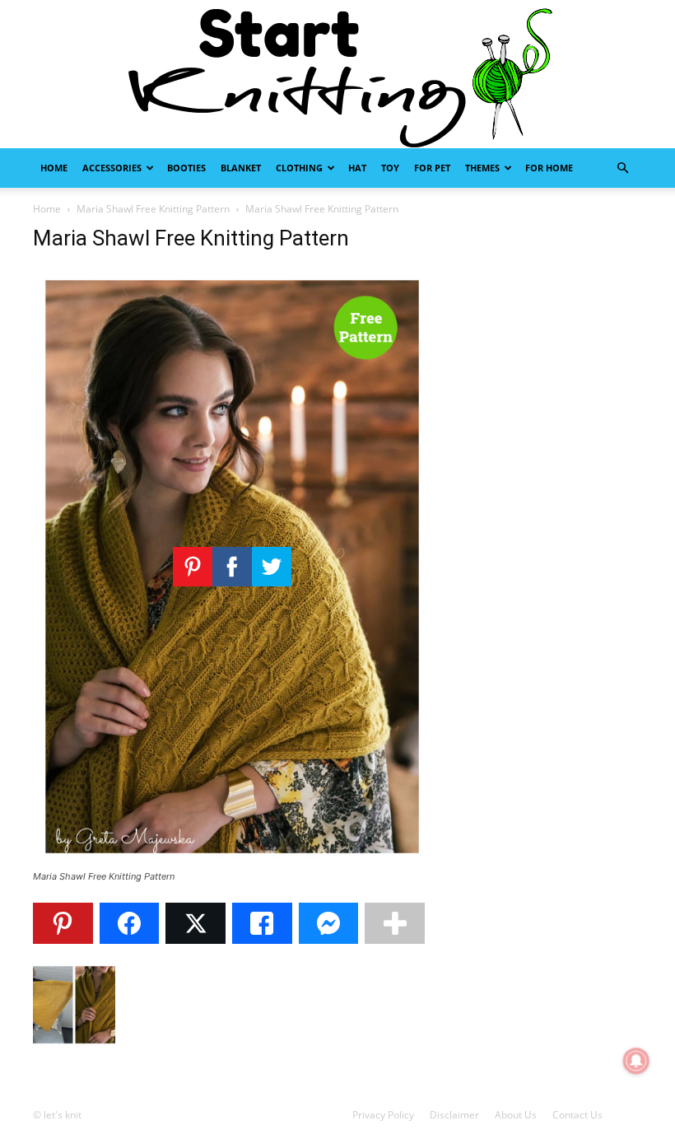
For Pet (432, 167)
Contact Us (577, 1115)
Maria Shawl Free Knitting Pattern (153, 209)
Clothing (299, 167)
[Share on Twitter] (195, 923)
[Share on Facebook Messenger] (329, 923)
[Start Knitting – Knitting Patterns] (337, 74)
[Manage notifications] (636, 1061)
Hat (357, 167)
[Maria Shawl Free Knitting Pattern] (232, 861)
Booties (186, 167)
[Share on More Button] (395, 923)
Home (54, 167)
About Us (516, 1115)
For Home (549, 167)
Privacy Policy (383, 1115)
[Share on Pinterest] (63, 923)
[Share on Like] (262, 923)
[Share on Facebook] (130, 923)
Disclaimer (454, 1115)
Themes (482, 167)
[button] (622, 168)
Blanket (241, 167)
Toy (390, 167)
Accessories (112, 167)
